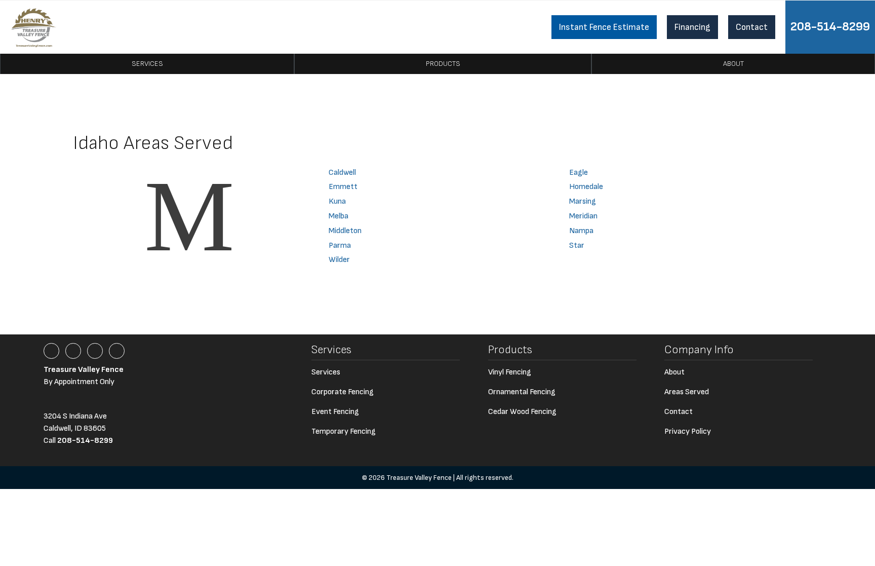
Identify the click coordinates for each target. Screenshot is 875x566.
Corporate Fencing (342, 392)
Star (576, 245)
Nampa (581, 231)
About (733, 63)
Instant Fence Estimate (604, 27)
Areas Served (686, 392)
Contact (752, 27)
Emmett (343, 187)
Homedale (586, 187)
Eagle (578, 172)
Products (443, 63)
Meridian (583, 216)
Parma (340, 245)
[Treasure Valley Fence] (33, 27)
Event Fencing (335, 412)
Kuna (337, 201)
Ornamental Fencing (521, 392)
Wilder (339, 260)
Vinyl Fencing (509, 372)
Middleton (345, 231)
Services (147, 63)
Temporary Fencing (343, 431)
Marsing (582, 201)
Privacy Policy (687, 431)
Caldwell (342, 172)
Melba (338, 216)
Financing (692, 27)
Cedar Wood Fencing (522, 412)
